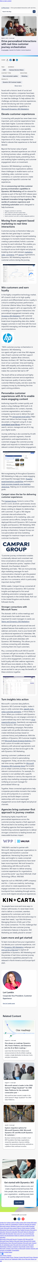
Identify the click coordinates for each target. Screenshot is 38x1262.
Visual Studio (21, 1246)
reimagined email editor (21, 417)
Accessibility (8, 1250)
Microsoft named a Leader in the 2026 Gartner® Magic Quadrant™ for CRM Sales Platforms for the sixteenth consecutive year (19, 1088)
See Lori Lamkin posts (9, 1003)
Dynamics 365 (21, 1239)
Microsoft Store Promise (13, 1230)
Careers (28, 1246)
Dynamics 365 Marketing (11, 316)
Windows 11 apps (15, 1226)
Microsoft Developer (17, 1243)
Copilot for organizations (11, 1224)
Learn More (19, 1202)
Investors (27, 1248)
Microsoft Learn (27, 1243)
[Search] (34, 11)
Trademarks (15, 1259)
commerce (10, 255)
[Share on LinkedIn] (17, 60)
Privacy (31, 1257)
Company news (10, 1248)
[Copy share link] (7, 60)
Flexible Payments (25, 1230)
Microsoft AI (3, 1239)
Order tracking (26, 1228)
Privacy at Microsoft (19, 1248)
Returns (19, 1228)
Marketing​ (24, 76)
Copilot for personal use (24, 1224)
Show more (18, 86)
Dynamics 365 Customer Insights (12, 82)
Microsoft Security (12, 1239)
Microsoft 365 (29, 1239)
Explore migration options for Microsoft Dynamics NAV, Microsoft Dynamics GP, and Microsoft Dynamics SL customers (19, 1131)
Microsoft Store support (10, 1228)
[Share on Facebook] (10, 60)
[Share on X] (14, 60)
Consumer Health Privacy (7, 1257)
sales (3, 255)
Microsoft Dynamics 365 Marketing (15, 109)
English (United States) (6, 1252)
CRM (4, 70)
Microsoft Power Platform (7, 1241)
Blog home (6, 7)
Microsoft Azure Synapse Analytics (18, 741)
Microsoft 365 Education (6, 1233)
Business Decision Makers (16, 70)
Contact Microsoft (24, 1257)
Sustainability (15, 1250)
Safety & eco (21, 1259)
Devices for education (11, 1232)
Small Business (4, 1243)
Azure (9, 1243)
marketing (29, 252)
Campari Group (11, 501)
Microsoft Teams (18, 1241)
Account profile (24, 1226)
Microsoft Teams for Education (26, 1232)
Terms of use (7, 1259)
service (21, 255)
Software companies (12, 1246)
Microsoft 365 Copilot (29, 1241)
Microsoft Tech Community (20, 1245)
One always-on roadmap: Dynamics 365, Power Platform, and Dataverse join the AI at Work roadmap (18, 1045)
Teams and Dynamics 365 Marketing (15, 621)
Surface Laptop (11, 1222)
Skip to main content (5, 1)
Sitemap (16, 1257)
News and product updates (10, 76)
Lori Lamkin (5, 50)
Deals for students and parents (22, 1235)
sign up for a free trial (9, 950)
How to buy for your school (21, 1233)
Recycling (28, 1259)
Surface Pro (3, 1222)
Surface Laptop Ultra (20, 1222)
